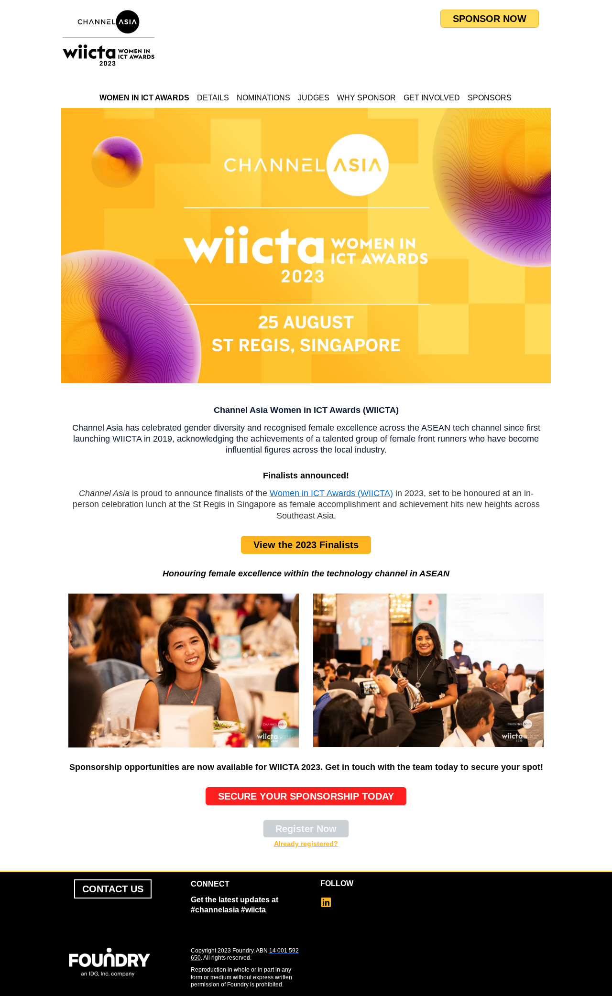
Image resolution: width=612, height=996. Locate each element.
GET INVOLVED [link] (432, 98)
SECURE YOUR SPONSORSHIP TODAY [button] (306, 796)
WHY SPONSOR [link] (366, 98)
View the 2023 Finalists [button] (306, 545)
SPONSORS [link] (490, 98)
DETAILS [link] (213, 98)
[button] (329, 905)
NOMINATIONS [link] (263, 98)
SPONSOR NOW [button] (489, 18)
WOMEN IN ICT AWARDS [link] (144, 98)
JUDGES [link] (313, 98)
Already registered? (306, 843)
